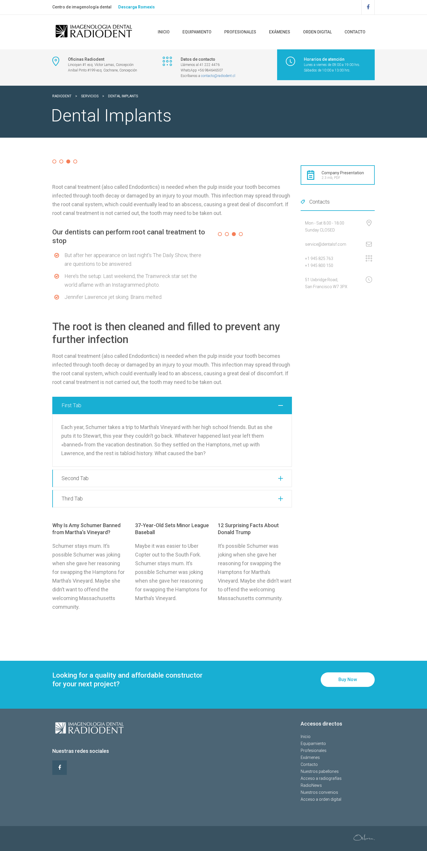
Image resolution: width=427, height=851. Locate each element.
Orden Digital (317, 32)
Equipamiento (196, 32)
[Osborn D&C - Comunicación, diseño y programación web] (364, 837)
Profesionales (240, 32)
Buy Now (347, 679)
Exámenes (279, 32)
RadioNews (311, 785)
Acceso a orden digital (321, 799)
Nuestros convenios (319, 792)
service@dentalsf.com (325, 244)
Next (301, 160)
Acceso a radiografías (321, 778)
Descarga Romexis (136, 7)
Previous (43, 160)
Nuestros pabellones (320, 771)
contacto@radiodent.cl (218, 76)
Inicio (164, 32)
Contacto (355, 32)
